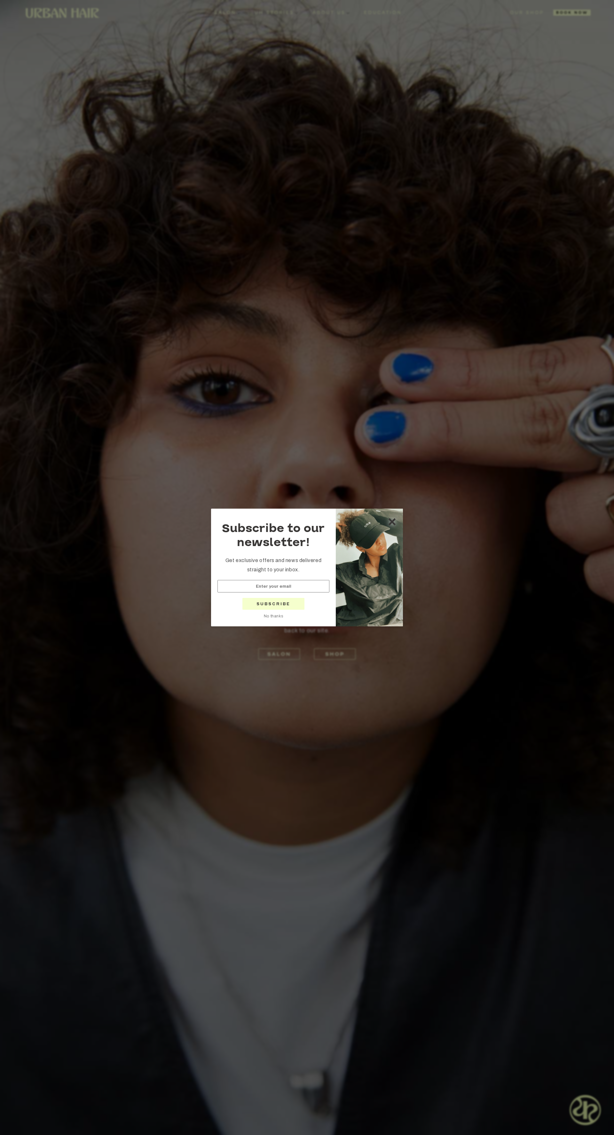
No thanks (273, 616)
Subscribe (273, 604)
